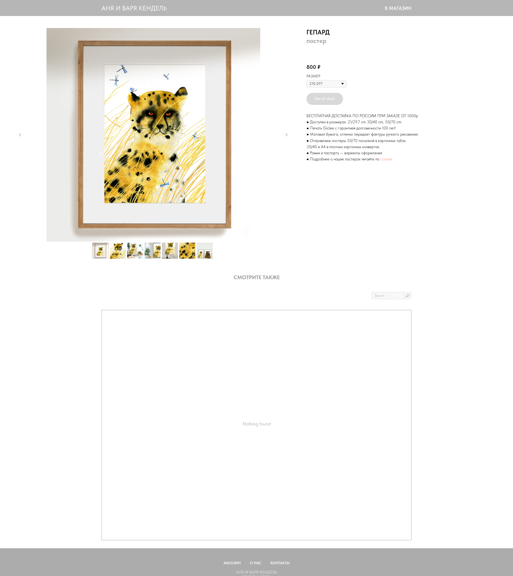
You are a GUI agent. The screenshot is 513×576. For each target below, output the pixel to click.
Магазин (232, 563)
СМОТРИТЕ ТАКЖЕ (257, 277)
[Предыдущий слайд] (20, 135)
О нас (255, 563)
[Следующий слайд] (286, 135)
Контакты (280, 563)
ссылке (386, 159)
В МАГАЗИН (398, 8)
